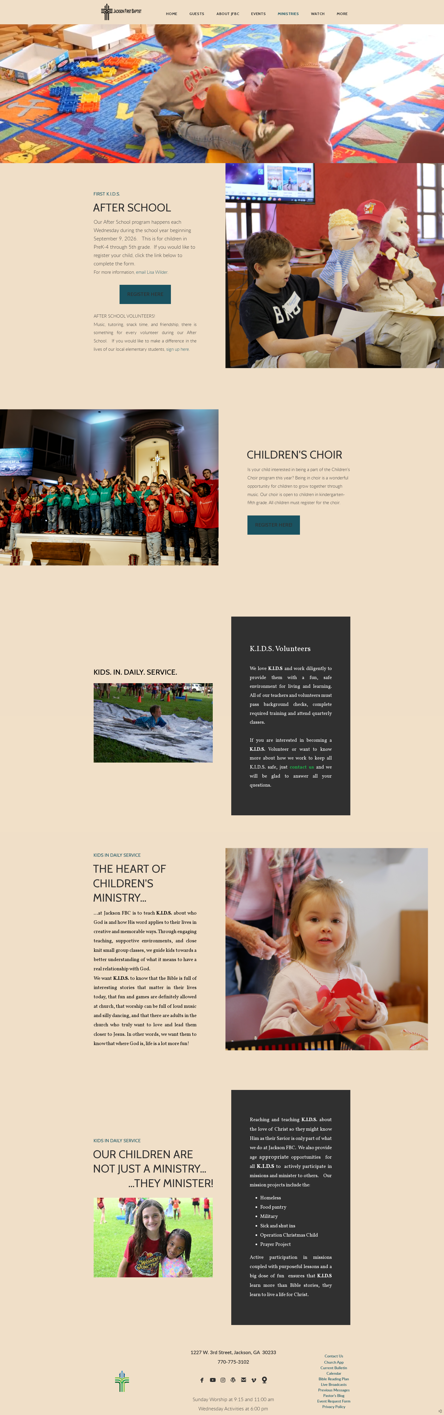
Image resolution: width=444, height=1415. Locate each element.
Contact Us (334, 1356)
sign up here (177, 349)
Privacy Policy (333, 1407)
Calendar (334, 1373)
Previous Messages (334, 1390)
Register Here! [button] (273, 525)
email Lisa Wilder (151, 272)
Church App (334, 1362)
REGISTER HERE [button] (145, 294)
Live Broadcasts (334, 1385)
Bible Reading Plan (334, 1379)
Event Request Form (333, 1401)
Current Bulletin (334, 1368)
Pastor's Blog (333, 1396)
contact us (302, 767)
